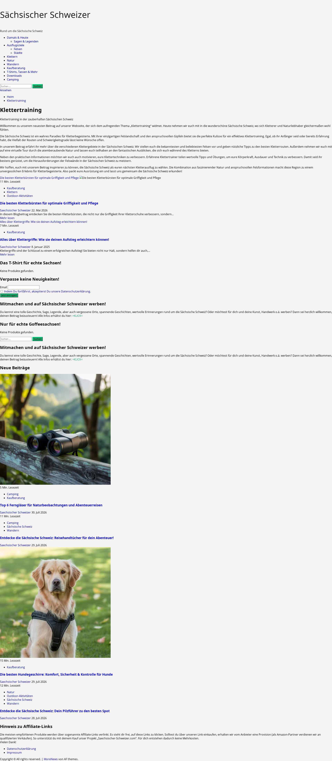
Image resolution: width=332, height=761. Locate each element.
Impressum (14, 752)
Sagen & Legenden (26, 41)
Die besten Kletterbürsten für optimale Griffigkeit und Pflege (39, 178)
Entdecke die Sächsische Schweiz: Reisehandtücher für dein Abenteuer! (57, 538)
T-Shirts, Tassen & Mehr (22, 72)
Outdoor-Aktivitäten (20, 196)
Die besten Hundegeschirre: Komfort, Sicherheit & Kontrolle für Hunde (56, 674)
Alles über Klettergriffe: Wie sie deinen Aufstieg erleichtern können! (43, 222)
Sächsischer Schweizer (45, 14)
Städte (18, 53)
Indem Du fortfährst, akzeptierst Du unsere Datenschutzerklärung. (47, 291)
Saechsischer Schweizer (15, 210)
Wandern (13, 64)
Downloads (14, 76)
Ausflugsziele (15, 45)
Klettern (12, 57)
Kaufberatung (16, 68)
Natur (11, 60)
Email (3, 287)
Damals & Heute (17, 37)
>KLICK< (77, 316)
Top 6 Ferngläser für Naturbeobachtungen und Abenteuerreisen (51, 505)
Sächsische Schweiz (19, 527)
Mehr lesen (7, 218)
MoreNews (51, 759)
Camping (13, 79)
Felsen (18, 49)
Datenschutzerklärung (21, 749)
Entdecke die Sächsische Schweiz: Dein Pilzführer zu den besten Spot (55, 711)
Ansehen (5, 90)
